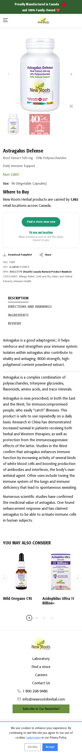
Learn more (33, 737)
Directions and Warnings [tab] (30, 307)
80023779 (41, 272)
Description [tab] (18, 298)
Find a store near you (41, 221)
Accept (50, 747)
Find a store (41, 667)
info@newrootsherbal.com (43, 699)
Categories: (10, 276)
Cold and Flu (43, 276)
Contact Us (41, 683)
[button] (71, 74)
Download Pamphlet (20, 255)
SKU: (5, 262)
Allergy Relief (26, 276)
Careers (41, 675)
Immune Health (22, 281)
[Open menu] (5, 20)
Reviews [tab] (14, 323)
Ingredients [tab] (18, 315)
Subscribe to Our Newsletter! (41, 709)
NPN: (6, 272)
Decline (32, 747)
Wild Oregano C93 (17, 599)
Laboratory (41, 659)
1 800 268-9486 (35, 691)
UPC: (6, 267)
